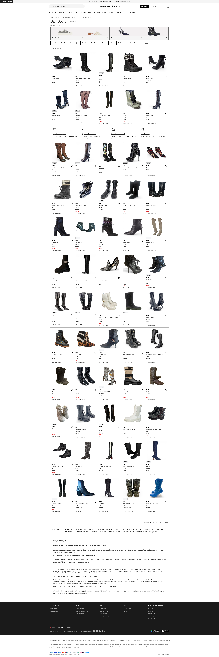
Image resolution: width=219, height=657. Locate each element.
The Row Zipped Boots (134, 529)
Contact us (127, 611)
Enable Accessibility (6, 1)
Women (70, 12)
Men (76, 12)
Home (52, 17)
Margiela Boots (67, 529)
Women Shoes (65, 17)
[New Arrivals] (57, 12)
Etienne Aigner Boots (82, 532)
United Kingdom (56, 654)
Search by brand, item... (59, 6)
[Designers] (66, 12)
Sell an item (144, 6)
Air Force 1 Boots (114, 532)
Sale (125, 12)
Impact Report (152, 614)
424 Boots (55, 529)
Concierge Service (55, 611)
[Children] (87, 12)
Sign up (161, 6)
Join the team (152, 616)
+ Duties (82, 508)
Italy (79, 654)
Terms (75, 631)
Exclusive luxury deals (118, 134)
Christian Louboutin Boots (104, 529)
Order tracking (80, 609)
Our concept (53, 609)
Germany (71, 654)
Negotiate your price (59, 134)
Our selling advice (105, 611)
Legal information (68, 631)
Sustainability (152, 611)
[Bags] (92, 12)
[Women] (73, 12)
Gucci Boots (119, 529)
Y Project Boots (141, 532)
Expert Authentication (89, 134)
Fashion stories (152, 618)
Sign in (154, 6)
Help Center (127, 609)
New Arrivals (52, 12)
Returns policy (80, 614)
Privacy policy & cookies (85, 631)
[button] (168, 6)
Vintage (110, 12)
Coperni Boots (160, 529)
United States (64, 654)
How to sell (103, 609)
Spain (75, 654)
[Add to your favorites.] (72, 76)
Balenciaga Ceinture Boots (83, 529)
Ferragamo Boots (128, 532)
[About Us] (136, 12)
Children (83, 12)
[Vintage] (114, 12)
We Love (118, 12)
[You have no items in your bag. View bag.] (168, 6)
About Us (132, 12)
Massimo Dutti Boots (98, 532)
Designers (62, 12)
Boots (74, 17)
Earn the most (145, 134)
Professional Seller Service (107, 616)
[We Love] (122, 12)
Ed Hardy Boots (67, 532)
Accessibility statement (56, 631)
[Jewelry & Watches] (107, 12)
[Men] (79, 12)
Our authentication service (83, 611)
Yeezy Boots (153, 532)
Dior (57, 17)
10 (162, 522)
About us (150, 609)
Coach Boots (148, 529)
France (50, 654)
